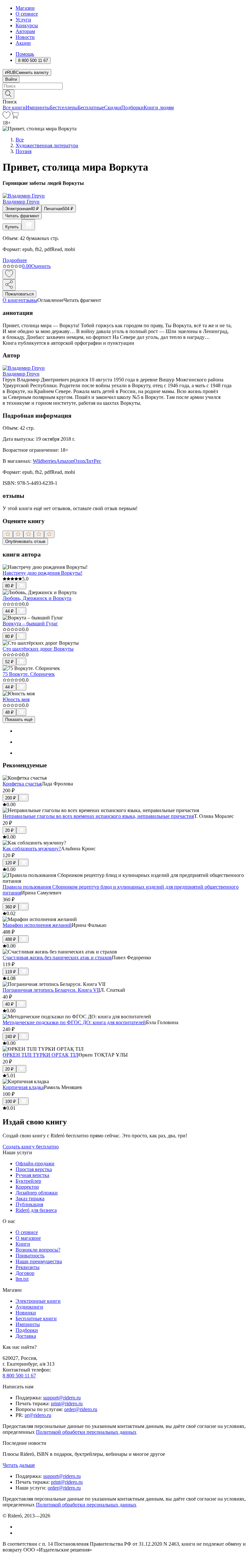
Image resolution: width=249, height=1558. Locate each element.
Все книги (14, 107)
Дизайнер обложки (37, 1192)
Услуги (23, 19)
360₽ (10, 907)
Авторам (25, 31)
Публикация (29, 1204)
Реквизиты (28, 1267)
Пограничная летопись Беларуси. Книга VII (51, 990)
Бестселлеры (64, 107)
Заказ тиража (30, 1198)
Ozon (79, 461)
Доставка (26, 1336)
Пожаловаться (19, 294)
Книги (23, 1244)
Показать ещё (18, 719)
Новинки (26, 1312)
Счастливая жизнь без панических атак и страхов (57, 957)
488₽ (10, 939)
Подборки (132, 107)
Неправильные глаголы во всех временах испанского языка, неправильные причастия (98, 816)
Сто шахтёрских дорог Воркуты (38, 649)
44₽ (9, 611)
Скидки (112, 107)
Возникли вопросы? (38, 1249)
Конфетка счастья (22, 783)
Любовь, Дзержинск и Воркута (37, 598)
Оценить (41, 266)
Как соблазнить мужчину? (32, 848)
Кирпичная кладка (23, 1087)
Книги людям (159, 107)
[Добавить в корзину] (28, 224)
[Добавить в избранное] (9, 274)
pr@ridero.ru (38, 1415)
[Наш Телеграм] (18, 1533)
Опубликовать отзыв (25, 541)
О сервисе (27, 14)
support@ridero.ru (62, 1397)
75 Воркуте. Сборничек (29, 674)
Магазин (25, 8)
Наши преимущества (39, 1261)
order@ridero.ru (80, 1409)
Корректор (27, 1187)
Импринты (38, 107)
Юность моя (16, 699)
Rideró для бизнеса (36, 1210)
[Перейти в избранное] (6, 117)
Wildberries (44, 461)
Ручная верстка (32, 1175)
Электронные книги (38, 1301)
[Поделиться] (9, 285)
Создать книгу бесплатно (31, 1146)
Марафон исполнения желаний (37, 925)
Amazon (65, 461)
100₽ (10, 1101)
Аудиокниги (29, 1307)
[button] (124, 94)
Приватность (30, 1255)
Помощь (25, 54)
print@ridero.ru (67, 1403)
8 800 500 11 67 (19, 1375)
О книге (12, 300)
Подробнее (15, 260)
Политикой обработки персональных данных (86, 1432)
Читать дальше (19, 1465)
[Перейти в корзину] (14, 117)
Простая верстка (34, 1169)
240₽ (10, 1036)
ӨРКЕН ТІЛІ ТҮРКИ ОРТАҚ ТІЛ (40, 1055)
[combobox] (124, 86)
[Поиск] (8, 94)
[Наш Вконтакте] (19, 1526)
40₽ (9, 1004)
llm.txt (22, 1279)
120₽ (10, 862)
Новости (25, 37)
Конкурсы (27, 25)
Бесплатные (91, 107)
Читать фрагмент (22, 215)
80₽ (9, 585)
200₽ (10, 798)
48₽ (9, 712)
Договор (25, 1273)
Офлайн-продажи (35, 1163)
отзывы (29, 300)
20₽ (9, 830)
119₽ (10, 971)
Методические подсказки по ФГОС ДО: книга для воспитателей (74, 1022)
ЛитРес (93, 461)
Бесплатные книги (36, 1318)
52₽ (9, 661)
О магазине (28, 1238)
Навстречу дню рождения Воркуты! (42, 573)
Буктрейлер (28, 1181)
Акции (23, 43)
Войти (11, 79)
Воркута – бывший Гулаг (30, 623)
